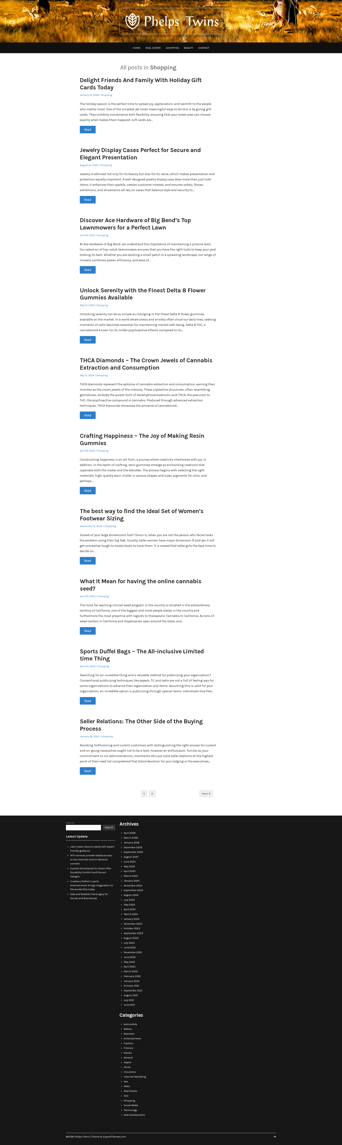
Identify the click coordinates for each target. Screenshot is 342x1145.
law (126, 1081)
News (127, 1086)
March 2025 (131, 875)
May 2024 (129, 904)
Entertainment (132, 1038)
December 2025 (133, 847)
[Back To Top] (275, 1137)
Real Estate (153, 47)
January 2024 (131, 918)
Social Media (131, 1105)
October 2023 (132, 928)
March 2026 (131, 837)
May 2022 (129, 962)
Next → (206, 793)
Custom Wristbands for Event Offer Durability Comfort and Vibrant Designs (90, 872)
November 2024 (133, 885)
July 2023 (129, 942)
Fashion (128, 1043)
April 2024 (130, 909)
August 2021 (131, 995)
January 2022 (131, 981)
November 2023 (133, 923)
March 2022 (131, 971)
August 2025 (131, 856)
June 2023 (130, 947)
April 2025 (130, 871)
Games (128, 1052)
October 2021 (131, 985)
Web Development (134, 1114)
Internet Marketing (135, 1076)
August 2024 (131, 895)
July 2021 (129, 1000)
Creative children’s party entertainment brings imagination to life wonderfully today (91, 885)
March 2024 (131, 914)
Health (127, 1062)
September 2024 (133, 890)
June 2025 (130, 861)
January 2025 (131, 880)
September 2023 (133, 933)
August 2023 (131, 938)
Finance (128, 1048)
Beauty (188, 47)
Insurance (130, 1071)
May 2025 (129, 866)
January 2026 (131, 842)
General (128, 1057)
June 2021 (129, 1004)
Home (137, 47)
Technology (130, 1110)
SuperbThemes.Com (114, 1136)
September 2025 (133, 852)
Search (70, 822)
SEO (126, 1095)
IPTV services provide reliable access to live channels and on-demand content (91, 859)
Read (87, 130)
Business (129, 1033)
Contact (203, 47)
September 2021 (133, 990)
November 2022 (133, 952)
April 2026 (130, 832)
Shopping (172, 47)
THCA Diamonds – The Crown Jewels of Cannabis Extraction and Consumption (146, 364)
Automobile (130, 1024)
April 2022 (130, 966)
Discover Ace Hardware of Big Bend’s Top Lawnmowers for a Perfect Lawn (135, 224)
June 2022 (130, 957)
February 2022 (132, 976)
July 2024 (129, 899)
